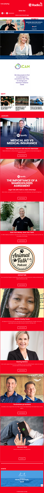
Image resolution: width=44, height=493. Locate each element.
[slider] (11, 13)
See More (22, 458)
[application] (22, 13)
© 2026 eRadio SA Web (22, 491)
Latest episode (22, 155)
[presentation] (0, 46)
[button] (18, 58)
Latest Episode (22, 240)
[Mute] (7, 13)
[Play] (2, 13)
